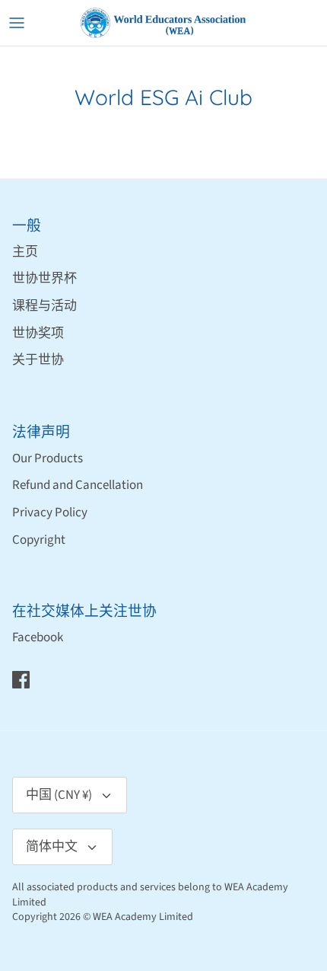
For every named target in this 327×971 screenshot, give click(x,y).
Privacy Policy (49, 512)
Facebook (37, 637)
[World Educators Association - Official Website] (163, 23)
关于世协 (38, 360)
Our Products (47, 458)
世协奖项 (38, 333)
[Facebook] (21, 679)
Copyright (38, 540)
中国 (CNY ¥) (59, 795)
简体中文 (52, 847)
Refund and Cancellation (77, 485)
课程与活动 (44, 306)
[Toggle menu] (16, 23)
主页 (25, 252)
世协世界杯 (44, 279)
